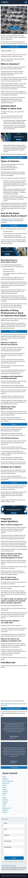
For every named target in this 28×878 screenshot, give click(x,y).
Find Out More (14, 225)
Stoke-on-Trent (5, 783)
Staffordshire (8, 703)
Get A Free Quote (14, 767)
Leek (3, 795)
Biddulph (4, 793)
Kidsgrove (4, 789)
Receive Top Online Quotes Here (14, 708)
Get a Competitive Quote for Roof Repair (14, 157)
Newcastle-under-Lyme (16, 703)
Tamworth (4, 812)
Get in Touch (14, 331)
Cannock (4, 797)
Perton (3, 806)
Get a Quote (13, 28)
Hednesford (5, 791)
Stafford (2, 703)
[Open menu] (26, 2)
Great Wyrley (5, 799)
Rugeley (4, 787)
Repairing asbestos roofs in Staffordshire (10, 219)
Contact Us (14, 424)
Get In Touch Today (14, 46)
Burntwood (4, 801)
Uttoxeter (4, 785)
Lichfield (4, 803)
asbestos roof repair (14, 111)
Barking (5, 705)
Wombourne (5, 810)
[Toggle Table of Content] (13, 51)
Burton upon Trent (6, 808)
